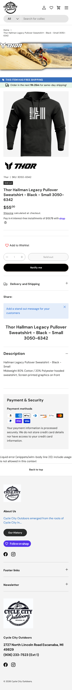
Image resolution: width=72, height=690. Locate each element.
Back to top (36, 469)
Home (6, 30)
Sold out (48, 257)
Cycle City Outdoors (22, 681)
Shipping (8, 213)
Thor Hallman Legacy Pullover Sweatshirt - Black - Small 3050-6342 (34, 34)
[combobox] (36, 18)
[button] (59, 8)
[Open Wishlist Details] (51, 8)
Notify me (36, 267)
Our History (15, 532)
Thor (6, 177)
